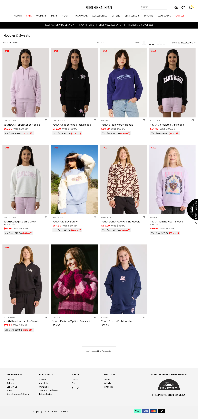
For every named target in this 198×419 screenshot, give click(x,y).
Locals (75, 380)
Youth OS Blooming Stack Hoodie (71, 124)
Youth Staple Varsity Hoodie (117, 124)
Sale (29, 16)
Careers (42, 380)
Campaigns (164, 16)
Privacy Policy (45, 394)
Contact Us (12, 387)
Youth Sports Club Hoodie (116, 321)
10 (23, 112)
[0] (190, 8)
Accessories (99, 16)
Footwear (81, 16)
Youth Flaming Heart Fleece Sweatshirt (166, 223)
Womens (41, 16)
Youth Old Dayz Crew (65, 221)
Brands (148, 16)
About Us (43, 383)
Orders (107, 380)
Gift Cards (108, 387)
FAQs (9, 390)
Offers (116, 16)
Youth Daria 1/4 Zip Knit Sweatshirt (72, 321)
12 (27, 112)
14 (31, 112)
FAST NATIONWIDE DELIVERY (60, 25)
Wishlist (108, 383)
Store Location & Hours (18, 394)
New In (18, 16)
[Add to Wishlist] (46, 120)
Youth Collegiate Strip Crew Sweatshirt (20, 223)
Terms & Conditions (48, 390)
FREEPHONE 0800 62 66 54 (168, 395)
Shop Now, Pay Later (110, 25)
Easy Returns (86, 25)
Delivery (10, 380)
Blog (74, 383)
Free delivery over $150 (140, 25)
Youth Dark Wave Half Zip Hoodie (120, 221)
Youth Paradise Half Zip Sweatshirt (23, 321)
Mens (54, 16)
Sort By (176, 43)
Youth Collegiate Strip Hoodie (167, 124)
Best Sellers (132, 16)
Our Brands (44, 387)
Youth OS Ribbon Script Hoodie (22, 124)
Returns (10, 383)
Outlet (180, 16)
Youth (66, 16)
